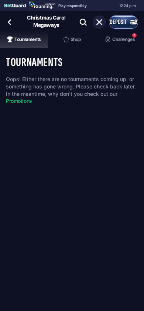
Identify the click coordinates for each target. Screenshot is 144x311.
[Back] (9, 22)
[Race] (99, 22)
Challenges (123, 37)
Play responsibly (72, 5)
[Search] (83, 22)
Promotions (19, 101)
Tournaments (27, 39)
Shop (76, 39)
